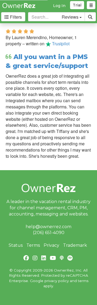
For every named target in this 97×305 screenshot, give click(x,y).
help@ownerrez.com (48, 226)
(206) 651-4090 (48, 232)
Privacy (51, 245)
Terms (33, 245)
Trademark (75, 245)
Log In (59, 5)
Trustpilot (60, 43)
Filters (15, 17)
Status (16, 245)
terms (83, 281)
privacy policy (56, 281)
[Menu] (91, 5)
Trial (77, 5)
